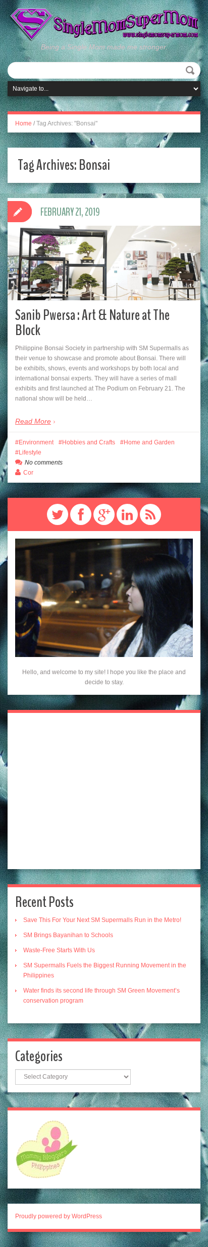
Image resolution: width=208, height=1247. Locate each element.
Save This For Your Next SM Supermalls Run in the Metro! (102, 920)
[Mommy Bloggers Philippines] (46, 1148)
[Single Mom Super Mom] (104, 24)
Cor (28, 472)
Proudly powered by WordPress (58, 1216)
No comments (44, 462)
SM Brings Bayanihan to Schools (68, 935)
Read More (33, 421)
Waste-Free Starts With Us (59, 950)
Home (23, 123)
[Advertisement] (104, 791)
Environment (36, 442)
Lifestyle (30, 452)
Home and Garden (149, 442)
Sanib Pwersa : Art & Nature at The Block (92, 323)
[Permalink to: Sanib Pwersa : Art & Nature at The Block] (104, 263)
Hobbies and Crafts (88, 442)
